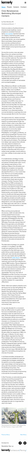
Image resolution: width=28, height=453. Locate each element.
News (4, 7)
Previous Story (6, 434)
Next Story (23, 434)
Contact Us (5, 443)
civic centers (9, 33)
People (9, 7)
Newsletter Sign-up (7, 446)
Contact (23, 7)
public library (16, 257)
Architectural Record (8, 24)
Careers (16, 7)
